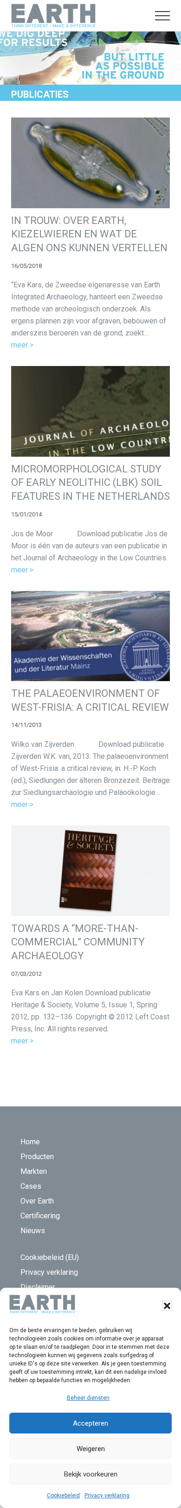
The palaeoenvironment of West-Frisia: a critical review (90, 700)
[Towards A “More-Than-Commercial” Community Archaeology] (90, 870)
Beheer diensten (88, 1398)
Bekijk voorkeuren (90, 1474)
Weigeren (91, 1449)
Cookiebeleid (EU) (49, 1257)
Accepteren (90, 1423)
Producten (37, 1156)
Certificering (40, 1215)
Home (30, 1141)
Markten (33, 1171)
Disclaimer (37, 1287)
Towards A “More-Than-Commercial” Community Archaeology (78, 942)
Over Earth (37, 1201)
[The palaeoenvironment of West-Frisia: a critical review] (90, 636)
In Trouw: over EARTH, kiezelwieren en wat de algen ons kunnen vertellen (89, 234)
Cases (30, 1186)
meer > (22, 345)
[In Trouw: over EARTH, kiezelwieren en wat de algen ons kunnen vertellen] (90, 163)
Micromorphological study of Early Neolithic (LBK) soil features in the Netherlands (90, 482)
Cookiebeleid (63, 1495)
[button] (167, 1305)
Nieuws (32, 1230)
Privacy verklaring (106, 1495)
